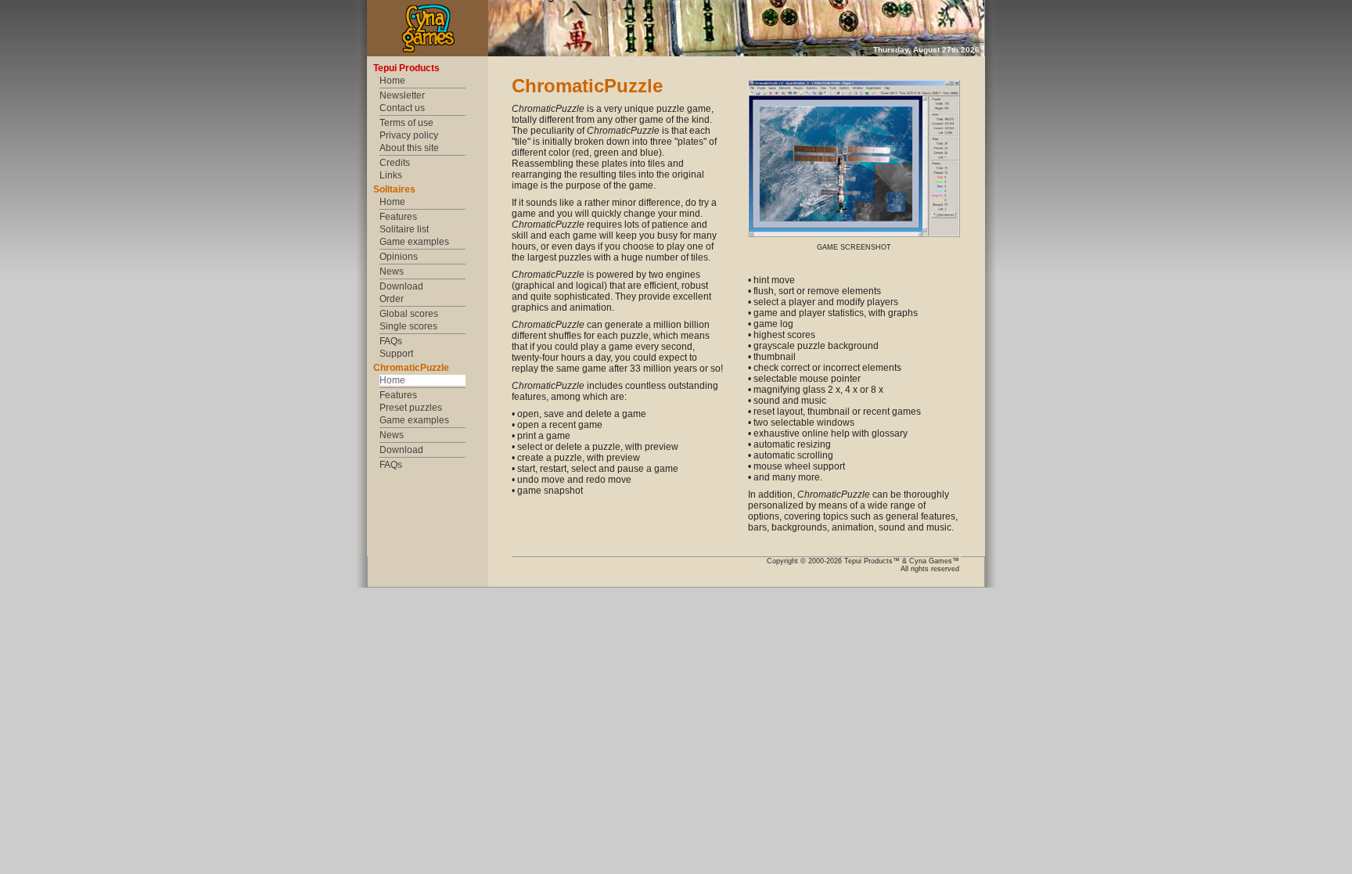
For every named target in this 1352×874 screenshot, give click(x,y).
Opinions (398, 256)
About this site (409, 147)
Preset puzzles (410, 407)
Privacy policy (408, 135)
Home (392, 80)
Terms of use (406, 122)
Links (390, 175)
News (391, 271)
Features (398, 216)
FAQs (390, 341)
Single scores (408, 326)
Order (391, 298)
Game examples (414, 241)
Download (401, 286)
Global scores (408, 313)
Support (396, 353)
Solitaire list (404, 229)
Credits (394, 162)
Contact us (402, 108)
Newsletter (402, 95)
